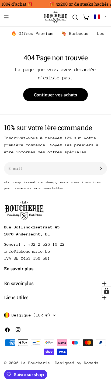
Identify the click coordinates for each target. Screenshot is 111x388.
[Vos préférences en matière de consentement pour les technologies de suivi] (106, 291)
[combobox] (101, 16)
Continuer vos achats (55, 94)
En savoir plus (18, 268)
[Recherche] (75, 17)
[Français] (101, 16)
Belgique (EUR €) (31, 315)
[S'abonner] (100, 168)
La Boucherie (35, 362)
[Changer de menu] (6, 17)
